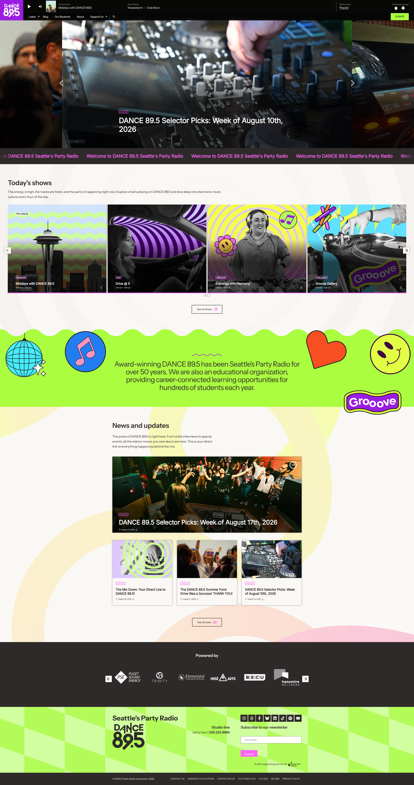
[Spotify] (290, 718)
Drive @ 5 (123, 284)
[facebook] (259, 718)
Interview (120, 583)
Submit (249, 754)
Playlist (344, 8)
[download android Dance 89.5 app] (403, 8)
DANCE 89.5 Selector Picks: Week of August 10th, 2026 (270, 592)
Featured (123, 120)
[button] (70, 141)
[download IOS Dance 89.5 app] (396, 8)
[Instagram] (244, 718)
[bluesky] (267, 718)
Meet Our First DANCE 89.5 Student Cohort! (191, 129)
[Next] (351, 83)
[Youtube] (298, 718)
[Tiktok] (282, 718)
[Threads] (251, 718)
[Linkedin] (274, 718)
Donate (399, 16)
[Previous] (62, 83)
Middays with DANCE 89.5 (35, 284)
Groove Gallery (326, 284)
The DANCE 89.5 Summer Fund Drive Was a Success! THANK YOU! (206, 592)
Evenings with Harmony (233, 284)
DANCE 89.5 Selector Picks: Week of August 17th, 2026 (198, 522)
